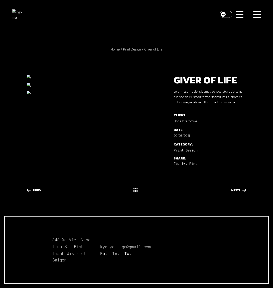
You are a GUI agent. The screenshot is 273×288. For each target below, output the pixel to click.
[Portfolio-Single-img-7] (97, 94)
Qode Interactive (185, 121)
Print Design (185, 150)
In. (116, 253)
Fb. (103, 253)
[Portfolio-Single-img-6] (97, 86)
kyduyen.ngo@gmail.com (125, 246)
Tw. (128, 253)
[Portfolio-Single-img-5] (97, 77)
